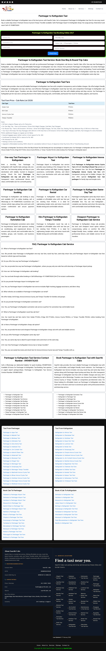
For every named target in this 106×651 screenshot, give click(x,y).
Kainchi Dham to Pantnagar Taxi (13, 506)
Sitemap (90, 9)
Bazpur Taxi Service (59, 600)
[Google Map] (12, 2)
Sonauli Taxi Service (96, 619)
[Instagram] (7, 2)
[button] (96, 2)
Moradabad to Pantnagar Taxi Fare (14, 526)
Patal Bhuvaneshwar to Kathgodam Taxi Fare (69, 520)
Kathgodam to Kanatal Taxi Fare (65, 472)
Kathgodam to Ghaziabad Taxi (64, 435)
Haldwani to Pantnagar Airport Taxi (14, 494)
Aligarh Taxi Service (59, 577)
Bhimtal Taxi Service (60, 606)
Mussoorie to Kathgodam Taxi (64, 500)
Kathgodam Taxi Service (72, 625)
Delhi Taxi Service (59, 623)
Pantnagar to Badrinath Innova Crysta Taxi (16, 472)
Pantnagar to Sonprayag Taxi (12, 466)
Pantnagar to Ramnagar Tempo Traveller (16, 469)
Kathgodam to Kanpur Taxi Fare (65, 475)
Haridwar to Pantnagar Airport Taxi (14, 500)
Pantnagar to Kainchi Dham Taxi (13, 452)
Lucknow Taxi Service (85, 588)
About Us (71, 9)
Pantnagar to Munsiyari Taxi (12, 458)
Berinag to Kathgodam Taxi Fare (65, 506)
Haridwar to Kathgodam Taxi (64, 497)
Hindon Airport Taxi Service (72, 601)
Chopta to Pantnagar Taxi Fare (13, 517)
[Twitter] (5, 2)
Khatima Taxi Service (84, 583)
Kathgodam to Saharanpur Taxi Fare (66, 478)
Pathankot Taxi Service (96, 590)
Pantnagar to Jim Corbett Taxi (12, 449)
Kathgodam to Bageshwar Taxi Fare (66, 464)
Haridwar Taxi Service (73, 594)
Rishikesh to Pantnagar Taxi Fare (13, 537)
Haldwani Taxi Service (73, 588)
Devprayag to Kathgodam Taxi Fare (66, 509)
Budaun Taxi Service (60, 612)
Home (64, 9)
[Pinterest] (10, 2)
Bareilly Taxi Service (59, 594)
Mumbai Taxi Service (84, 602)
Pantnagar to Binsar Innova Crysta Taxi (15, 475)
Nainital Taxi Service (84, 613)
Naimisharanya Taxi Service (85, 608)
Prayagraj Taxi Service (96, 608)
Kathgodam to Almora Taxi (63, 432)
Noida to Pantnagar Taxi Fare (12, 531)
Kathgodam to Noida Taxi (63, 447)
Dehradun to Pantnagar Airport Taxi (14, 497)
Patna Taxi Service (96, 596)
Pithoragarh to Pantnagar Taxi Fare (14, 534)
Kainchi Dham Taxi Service (73, 613)
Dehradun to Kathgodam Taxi (64, 494)
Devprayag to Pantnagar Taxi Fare (14, 520)
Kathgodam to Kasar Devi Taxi (64, 441)
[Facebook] (2, 2)
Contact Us (99, 9)
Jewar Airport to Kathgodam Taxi (65, 503)
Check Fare (53, 53)
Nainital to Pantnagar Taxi (11, 512)
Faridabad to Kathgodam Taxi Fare (66, 512)
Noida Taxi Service (84, 619)
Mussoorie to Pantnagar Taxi (12, 503)
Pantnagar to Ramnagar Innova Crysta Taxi (16, 481)
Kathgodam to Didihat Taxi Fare (65, 469)
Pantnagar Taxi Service (96, 584)
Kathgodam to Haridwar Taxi (64, 438)
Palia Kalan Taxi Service (84, 625)
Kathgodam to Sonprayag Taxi (64, 449)
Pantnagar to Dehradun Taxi (12, 441)
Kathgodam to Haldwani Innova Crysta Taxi (68, 455)
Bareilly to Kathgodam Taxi (63, 523)
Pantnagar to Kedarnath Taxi (12, 455)
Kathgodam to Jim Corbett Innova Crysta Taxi (69, 458)
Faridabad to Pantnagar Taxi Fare (13, 523)
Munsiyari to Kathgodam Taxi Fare (66, 517)
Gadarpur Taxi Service (72, 577)
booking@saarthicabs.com (43, 587)
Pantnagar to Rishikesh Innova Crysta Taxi (16, 484)
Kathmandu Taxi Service (84, 577)
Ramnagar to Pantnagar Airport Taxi (14, 509)
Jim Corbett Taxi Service (72, 608)
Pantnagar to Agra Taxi (10, 432)
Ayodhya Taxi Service (60, 583)
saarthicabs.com (46, 590)
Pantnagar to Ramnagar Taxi (12, 464)
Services (81, 9)
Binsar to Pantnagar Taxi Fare (12, 514)
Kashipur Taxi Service (73, 619)
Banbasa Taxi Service (60, 588)
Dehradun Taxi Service (59, 617)
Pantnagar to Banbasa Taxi (11, 438)
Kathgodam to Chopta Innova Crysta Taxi (68, 452)
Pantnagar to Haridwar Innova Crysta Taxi (16, 478)
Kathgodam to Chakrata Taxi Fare (65, 466)
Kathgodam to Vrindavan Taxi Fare (66, 481)
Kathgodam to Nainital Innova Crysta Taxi (68, 461)
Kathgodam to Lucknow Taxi (64, 444)
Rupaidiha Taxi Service (96, 613)
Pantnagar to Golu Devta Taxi (12, 444)
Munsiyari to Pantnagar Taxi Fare (13, 529)
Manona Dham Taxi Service (84, 595)
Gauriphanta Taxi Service (72, 583)
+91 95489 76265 (46, 583)
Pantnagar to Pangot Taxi (11, 461)
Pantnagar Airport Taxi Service (96, 578)
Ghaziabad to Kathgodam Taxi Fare (66, 514)
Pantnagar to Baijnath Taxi (11, 435)
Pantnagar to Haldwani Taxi (12, 447)
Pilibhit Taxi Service (96, 602)
